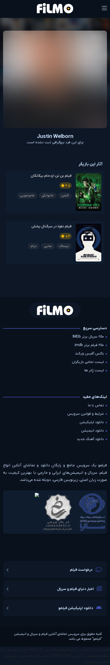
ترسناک (64, 246)
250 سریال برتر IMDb (88, 336)
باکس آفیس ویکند (89, 353)
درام (34, 246)
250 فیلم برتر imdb (89, 345)
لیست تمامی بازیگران (88, 362)
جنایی (48, 246)
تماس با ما (96, 405)
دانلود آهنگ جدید (90, 439)
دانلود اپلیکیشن (92, 422)
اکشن (65, 195)
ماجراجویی (27, 195)
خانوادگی (48, 195)
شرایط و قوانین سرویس (85, 413)
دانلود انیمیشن (92, 430)
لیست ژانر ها (94, 370)
